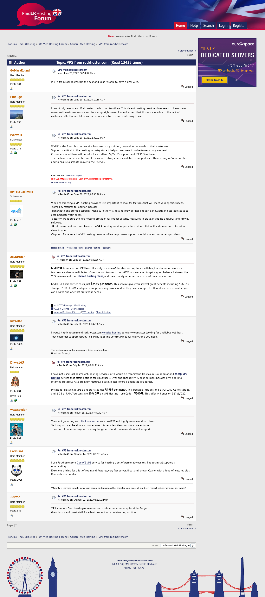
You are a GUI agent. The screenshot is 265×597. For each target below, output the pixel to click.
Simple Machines (148, 564)
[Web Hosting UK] (15, 153)
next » (192, 50)
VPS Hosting (88, 312)
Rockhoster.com (90, 421)
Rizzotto (16, 321)
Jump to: (156, 545)
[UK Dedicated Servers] (227, 86)
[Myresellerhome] (15, 225)
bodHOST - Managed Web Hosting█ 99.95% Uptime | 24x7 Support (68, 307)
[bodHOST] (15, 286)
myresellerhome (21, 191)
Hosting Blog (57, 247)
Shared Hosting (92, 247)
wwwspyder (18, 409)
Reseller (105, 247)
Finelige (16, 96)
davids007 (17, 257)
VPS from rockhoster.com (72, 70)
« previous (183, 50)
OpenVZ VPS (84, 462)
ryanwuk (16, 135)
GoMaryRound (20, 70)
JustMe (15, 497)
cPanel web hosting (61, 182)
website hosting (111, 332)
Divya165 (17, 362)
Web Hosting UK (74, 175)
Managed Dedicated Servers (67, 312)
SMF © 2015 (131, 564)
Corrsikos (16, 451)
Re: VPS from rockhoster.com (74, 96)
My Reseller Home (74, 247)
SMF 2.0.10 (117, 564)
